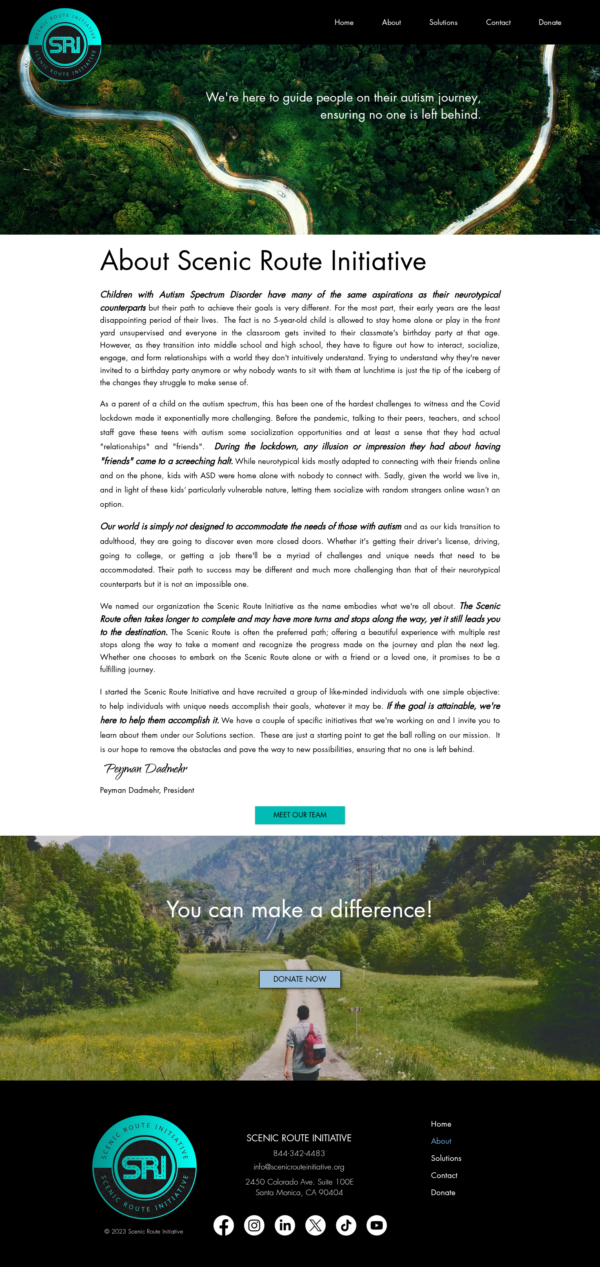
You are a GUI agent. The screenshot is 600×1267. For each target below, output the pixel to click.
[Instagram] (254, 1225)
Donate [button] (443, 1192)
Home (441, 1124)
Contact (444, 1175)
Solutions (446, 1158)
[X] (315, 1225)
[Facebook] (223, 1225)
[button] (383, 22)
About (441, 1141)
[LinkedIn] (285, 1225)
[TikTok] (346, 1225)
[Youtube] (377, 1225)
